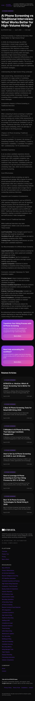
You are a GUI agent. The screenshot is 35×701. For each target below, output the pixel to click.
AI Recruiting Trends (7, 602)
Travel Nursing (6, 628)
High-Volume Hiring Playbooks (10, 583)
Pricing (4, 556)
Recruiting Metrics (7, 646)
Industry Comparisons (8, 660)
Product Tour (5, 554)
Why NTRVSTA (6, 567)
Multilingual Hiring (6, 639)
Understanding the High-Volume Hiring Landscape (16, 72)
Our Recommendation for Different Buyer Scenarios (17, 247)
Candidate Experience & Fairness (11, 581)
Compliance (24, 687)
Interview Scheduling (7, 641)
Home (2, 5)
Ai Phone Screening (9, 5)
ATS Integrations (6, 610)
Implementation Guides (8, 596)
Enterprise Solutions (7, 625)
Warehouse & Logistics (8, 633)
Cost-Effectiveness (7, 173)
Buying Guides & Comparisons (10, 589)
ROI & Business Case (7, 594)
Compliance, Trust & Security (9, 586)
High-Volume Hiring (7, 615)
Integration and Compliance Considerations (14, 196)
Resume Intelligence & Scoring (10, 575)
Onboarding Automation (8, 657)
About (3, 668)
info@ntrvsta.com (6, 683)
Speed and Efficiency (7, 110)
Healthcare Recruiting (7, 617)
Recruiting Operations (8, 599)
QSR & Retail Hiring (7, 631)
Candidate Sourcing (7, 644)
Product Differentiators (8, 570)
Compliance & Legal (7, 623)
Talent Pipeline (6, 652)
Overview (4, 551)
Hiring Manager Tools (7, 649)
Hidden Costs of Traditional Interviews (13, 219)
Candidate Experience (8, 150)
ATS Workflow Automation (9, 578)
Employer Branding (7, 654)
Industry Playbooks (7, 591)
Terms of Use (16, 687)
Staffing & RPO (6, 620)
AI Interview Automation (8, 573)
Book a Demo (17, 336)
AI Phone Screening (7, 604)
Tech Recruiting (6, 636)
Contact (4, 671)
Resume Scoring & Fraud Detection (11, 607)
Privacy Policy (8, 687)
